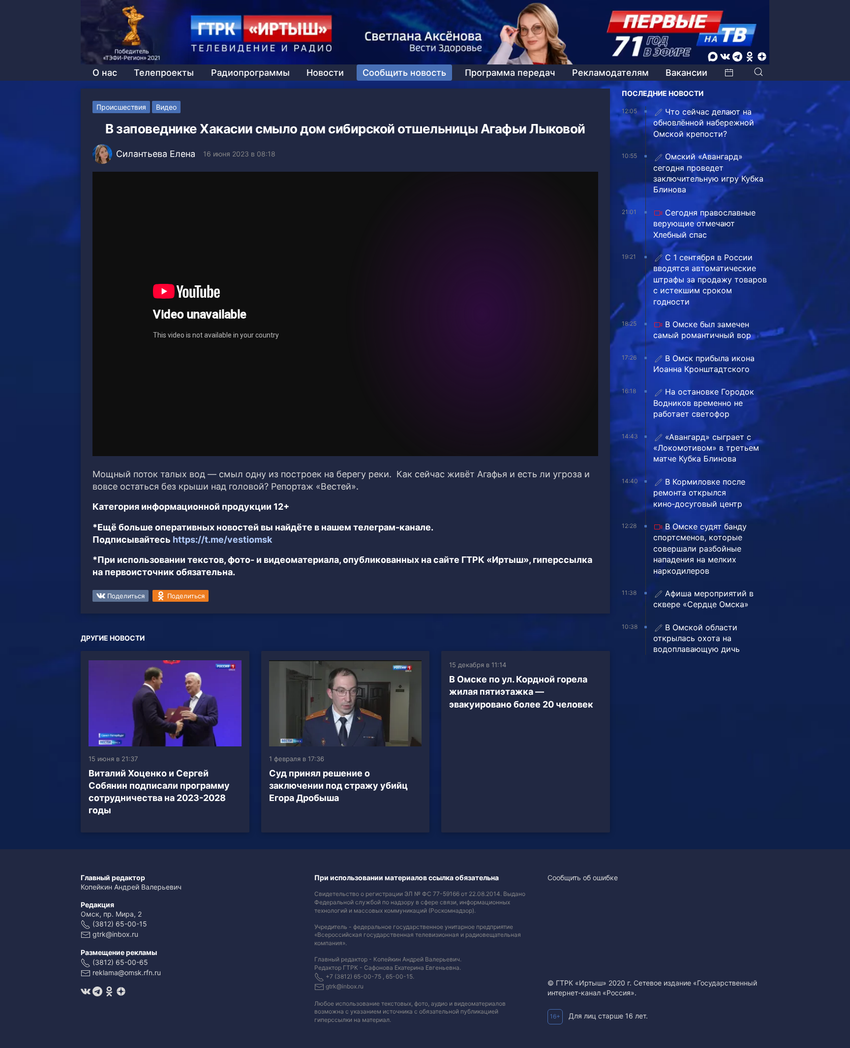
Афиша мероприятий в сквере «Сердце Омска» (703, 598)
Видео (166, 107)
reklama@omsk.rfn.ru (126, 972)
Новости (325, 72)
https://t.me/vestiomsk (222, 539)
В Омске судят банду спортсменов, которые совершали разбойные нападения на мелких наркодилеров (700, 549)
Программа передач (510, 72)
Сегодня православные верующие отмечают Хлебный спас (704, 224)
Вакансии (686, 72)
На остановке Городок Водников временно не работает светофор (703, 403)
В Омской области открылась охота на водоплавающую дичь (696, 638)
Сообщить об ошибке (582, 877)
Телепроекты (164, 72)
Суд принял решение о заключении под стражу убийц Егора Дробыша (338, 785)
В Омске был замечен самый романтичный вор (702, 329)
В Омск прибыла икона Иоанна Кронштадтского (704, 363)
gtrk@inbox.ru (115, 934)
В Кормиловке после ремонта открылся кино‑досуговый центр (699, 493)
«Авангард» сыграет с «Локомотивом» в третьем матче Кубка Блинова (706, 448)
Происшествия (121, 107)
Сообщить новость (404, 72)
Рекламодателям (610, 72)
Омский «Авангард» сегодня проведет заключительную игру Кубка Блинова (708, 173)
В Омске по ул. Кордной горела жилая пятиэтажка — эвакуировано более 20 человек (521, 691)
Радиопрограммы (250, 72)
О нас (104, 72)
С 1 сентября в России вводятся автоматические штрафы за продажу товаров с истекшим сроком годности (710, 279)
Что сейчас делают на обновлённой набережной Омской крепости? (703, 123)
